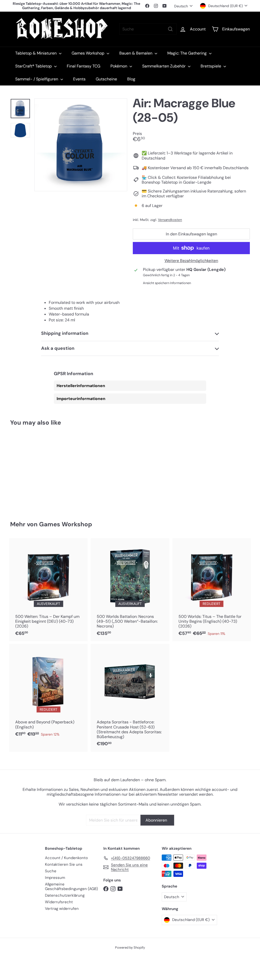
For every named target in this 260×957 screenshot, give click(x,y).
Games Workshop (88, 53)
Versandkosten (170, 220)
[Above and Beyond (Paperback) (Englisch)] (48, 693)
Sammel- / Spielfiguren (37, 79)
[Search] (170, 29)
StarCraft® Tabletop (34, 66)
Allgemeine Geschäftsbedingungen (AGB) (71, 886)
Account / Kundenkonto (66, 857)
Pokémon (119, 66)
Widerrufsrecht (59, 901)
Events (79, 79)
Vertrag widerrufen (62, 908)
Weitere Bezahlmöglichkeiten (191, 260)
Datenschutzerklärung (65, 895)
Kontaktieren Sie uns (64, 864)
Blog (131, 79)
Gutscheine (106, 79)
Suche (50, 871)
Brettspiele (211, 66)
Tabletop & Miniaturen (36, 53)
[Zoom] (81, 145)
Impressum (55, 877)
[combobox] (147, 29)
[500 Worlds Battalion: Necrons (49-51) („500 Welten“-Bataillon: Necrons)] (130, 589)
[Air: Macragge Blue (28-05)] (28, 470)
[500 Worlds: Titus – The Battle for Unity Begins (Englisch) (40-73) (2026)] (211, 589)
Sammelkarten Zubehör (164, 66)
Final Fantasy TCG (83, 66)
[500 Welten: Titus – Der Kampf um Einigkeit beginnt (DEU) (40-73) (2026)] (48, 589)
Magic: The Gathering (187, 53)
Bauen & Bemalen (136, 53)
